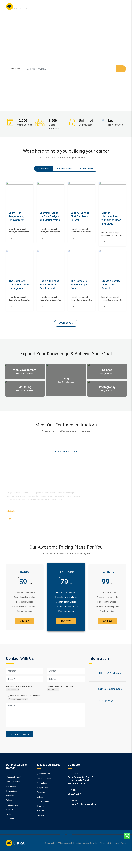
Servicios (10, 795)
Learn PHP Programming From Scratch (16, 216)
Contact (109, 6)
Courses (67, 6)
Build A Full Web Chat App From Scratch (80, 216)
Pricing (101, 6)
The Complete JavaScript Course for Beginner (19, 284)
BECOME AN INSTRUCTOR (66, 452)
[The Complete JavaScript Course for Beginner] (32, 263)
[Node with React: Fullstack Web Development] (63, 263)
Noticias (9, 814)
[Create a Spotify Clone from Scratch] (125, 263)
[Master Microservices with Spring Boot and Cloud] (125, 195)
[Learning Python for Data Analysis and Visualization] (63, 195)
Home (58, 6)
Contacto (10, 819)
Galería (9, 800)
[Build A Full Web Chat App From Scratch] (94, 195)
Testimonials (90, 6)
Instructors (77, 6)
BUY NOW (24, 621)
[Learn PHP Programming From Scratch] (32, 195)
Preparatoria (11, 791)
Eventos (9, 809)
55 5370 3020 (74, 794)
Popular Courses (87, 168)
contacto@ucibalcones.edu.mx (82, 804)
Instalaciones (12, 805)
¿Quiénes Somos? (14, 777)
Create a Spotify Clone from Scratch (110, 284)
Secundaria (11, 786)
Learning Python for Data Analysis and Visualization (50, 216)
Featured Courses (65, 168)
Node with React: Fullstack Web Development (49, 284)
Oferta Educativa (13, 782)
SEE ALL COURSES (66, 323)
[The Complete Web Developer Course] (94, 263)
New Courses (44, 168)
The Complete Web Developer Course (79, 284)
